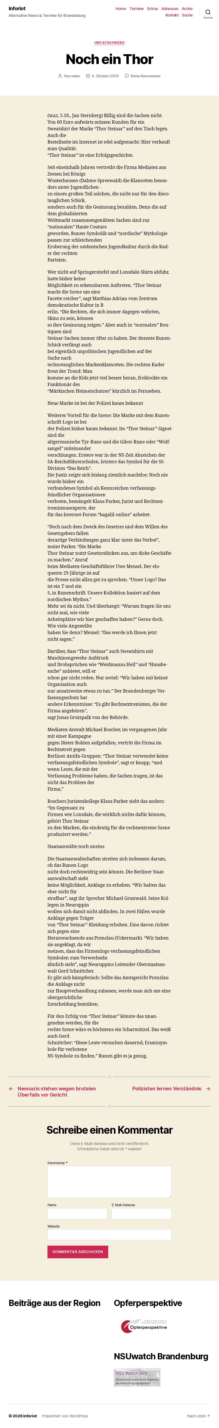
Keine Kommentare (146, 76)
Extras (152, 8)
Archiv (187, 8)
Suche (187, 15)
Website (53, 1226)
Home (121, 8)
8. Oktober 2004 (105, 76)
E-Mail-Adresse (123, 1205)
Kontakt (172, 15)
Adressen (169, 8)
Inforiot (17, 8)
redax (75, 76)
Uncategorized (109, 43)
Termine (136, 8)
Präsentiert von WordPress (65, 1416)
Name (51, 1205)
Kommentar (57, 1163)
